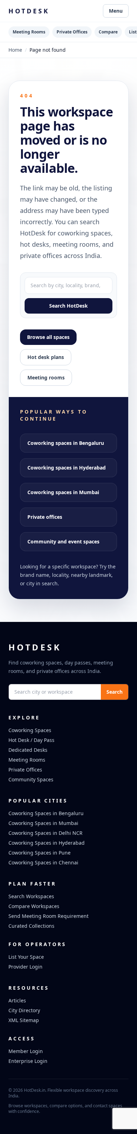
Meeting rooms (46, 377)
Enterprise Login (27, 1061)
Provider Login (25, 966)
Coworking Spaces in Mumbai (43, 823)
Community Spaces (30, 779)
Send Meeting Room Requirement (48, 916)
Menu (116, 10)
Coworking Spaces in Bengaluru (46, 813)
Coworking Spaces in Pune (39, 852)
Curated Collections (31, 925)
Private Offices (72, 32)
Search (114, 691)
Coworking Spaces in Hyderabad (46, 842)
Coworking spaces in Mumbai (63, 492)
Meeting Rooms (29, 32)
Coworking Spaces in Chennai (43, 862)
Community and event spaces (63, 541)
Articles (17, 1000)
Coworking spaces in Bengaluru (65, 443)
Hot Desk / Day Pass (31, 740)
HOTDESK (29, 11)
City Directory (24, 1010)
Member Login (25, 1051)
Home (15, 49)
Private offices (44, 517)
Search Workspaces (31, 896)
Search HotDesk (68, 305)
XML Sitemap (23, 1020)
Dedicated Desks (27, 749)
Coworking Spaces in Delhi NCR (45, 833)
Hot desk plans (45, 357)
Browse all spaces (48, 337)
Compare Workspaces (33, 906)
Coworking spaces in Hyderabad (66, 467)
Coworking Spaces (29, 730)
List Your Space (26, 956)
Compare (108, 32)
